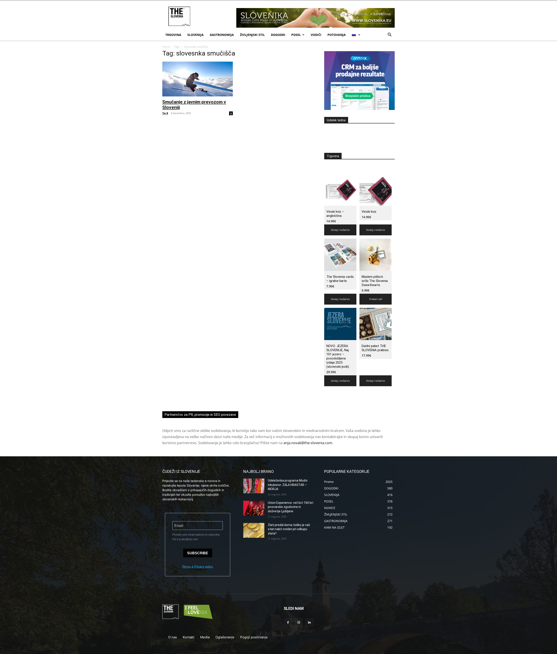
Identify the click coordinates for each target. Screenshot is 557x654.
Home (166, 47)
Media (205, 637)
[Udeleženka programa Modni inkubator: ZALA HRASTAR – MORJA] (253, 486)
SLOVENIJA (195, 35)
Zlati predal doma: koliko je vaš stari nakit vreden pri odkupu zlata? (289, 529)
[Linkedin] (309, 622)
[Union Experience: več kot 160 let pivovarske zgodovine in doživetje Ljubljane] (253, 508)
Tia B (165, 113)
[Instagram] (298, 622)
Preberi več (375, 299)
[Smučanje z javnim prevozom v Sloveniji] (197, 79)
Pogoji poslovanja (253, 637)
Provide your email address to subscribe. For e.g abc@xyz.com (196, 537)
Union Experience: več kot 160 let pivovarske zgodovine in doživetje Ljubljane (290, 507)
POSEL (296, 35)
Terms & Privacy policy (197, 566)
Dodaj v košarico (340, 229)
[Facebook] (288, 622)
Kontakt (188, 637)
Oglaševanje (224, 637)
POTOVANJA (336, 35)
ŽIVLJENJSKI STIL (252, 35)
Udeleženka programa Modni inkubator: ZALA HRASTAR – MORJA (287, 485)
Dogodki (278, 35)
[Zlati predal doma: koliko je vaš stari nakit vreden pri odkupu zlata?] (253, 530)
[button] (389, 35)
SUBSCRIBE (197, 553)
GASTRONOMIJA (222, 35)
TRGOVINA (173, 35)
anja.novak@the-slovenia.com (308, 442)
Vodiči (316, 35)
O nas (172, 637)
